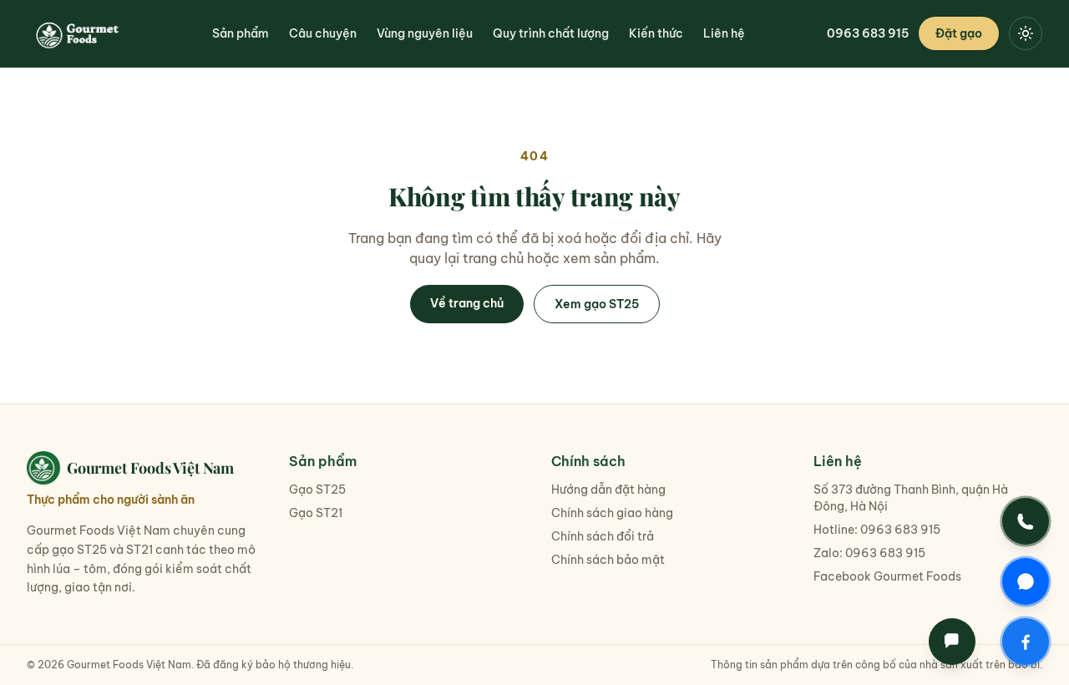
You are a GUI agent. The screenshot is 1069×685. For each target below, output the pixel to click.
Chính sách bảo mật (608, 559)
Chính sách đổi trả (602, 536)
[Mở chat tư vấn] (952, 641)
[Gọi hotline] (1025, 521)
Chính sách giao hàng (612, 512)
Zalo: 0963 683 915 (869, 553)
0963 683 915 (868, 33)
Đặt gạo (958, 33)
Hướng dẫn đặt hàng (608, 489)
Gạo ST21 (315, 512)
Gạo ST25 (317, 489)
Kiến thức (656, 33)
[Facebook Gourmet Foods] (1025, 641)
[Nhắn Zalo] (1025, 581)
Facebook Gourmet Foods (887, 576)
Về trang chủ (467, 303)
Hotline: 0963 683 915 (876, 529)
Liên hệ (724, 33)
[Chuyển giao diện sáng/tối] (1025, 33)
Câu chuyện (323, 33)
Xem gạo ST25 (597, 304)
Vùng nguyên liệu (425, 33)
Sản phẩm (240, 33)
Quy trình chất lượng (551, 33)
